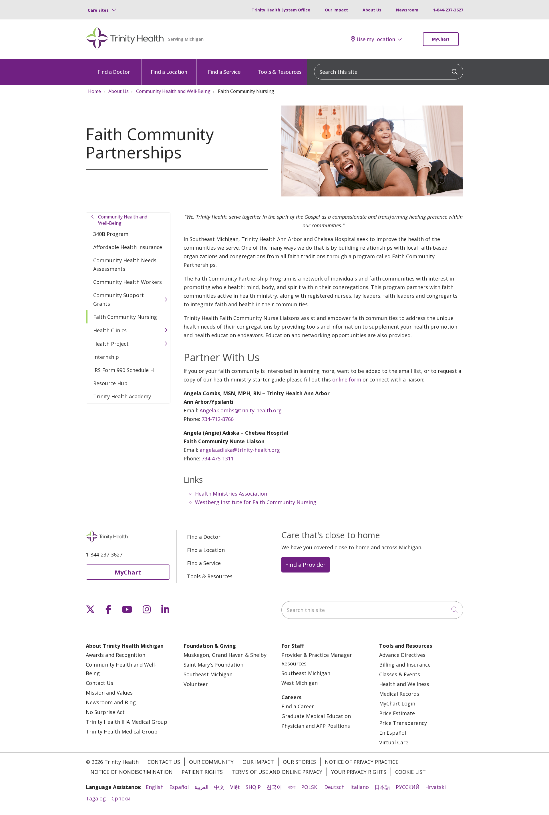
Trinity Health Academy (122, 396)
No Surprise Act (105, 712)
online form (346, 379)
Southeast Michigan (208, 674)
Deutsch (334, 787)
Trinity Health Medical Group (122, 731)
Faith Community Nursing (125, 316)
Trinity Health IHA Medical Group (126, 721)
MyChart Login (397, 703)
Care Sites (98, 10)
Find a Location (169, 71)
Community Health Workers (127, 282)
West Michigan (299, 682)
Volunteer (196, 684)
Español (179, 787)
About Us (372, 10)
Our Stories (299, 761)
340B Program (110, 233)
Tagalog (96, 798)
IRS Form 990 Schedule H (123, 370)
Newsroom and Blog (111, 702)
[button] (165, 299)
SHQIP (253, 787)
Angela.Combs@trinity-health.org (241, 410)
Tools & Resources (279, 71)
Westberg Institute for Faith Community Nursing (255, 502)
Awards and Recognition (115, 654)
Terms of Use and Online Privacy (277, 771)
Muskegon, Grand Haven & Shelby (225, 654)
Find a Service (224, 71)
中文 (219, 787)
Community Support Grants (118, 299)
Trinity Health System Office (281, 10)
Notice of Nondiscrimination (131, 771)
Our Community (211, 761)
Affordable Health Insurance (127, 247)
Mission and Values (109, 692)
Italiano (359, 787)
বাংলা (291, 787)
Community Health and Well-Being (122, 220)
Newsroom (407, 10)
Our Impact (336, 10)
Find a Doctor (114, 71)
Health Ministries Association (231, 493)
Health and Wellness (404, 684)
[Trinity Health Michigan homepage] (125, 39)
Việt (235, 787)
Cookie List (410, 771)
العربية (201, 787)
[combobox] (388, 71)
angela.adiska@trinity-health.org (240, 449)
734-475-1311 (218, 458)
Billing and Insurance (405, 664)
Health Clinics (110, 330)
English (155, 787)
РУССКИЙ (407, 787)
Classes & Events (399, 674)
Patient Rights (202, 771)
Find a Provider (305, 564)
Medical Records (399, 693)
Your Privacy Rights (358, 771)
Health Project (111, 343)
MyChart (440, 39)
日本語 (382, 787)
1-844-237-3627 (448, 10)
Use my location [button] (376, 39)
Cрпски (121, 798)
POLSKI (310, 787)
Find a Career (297, 706)
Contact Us (99, 682)
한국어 (274, 787)
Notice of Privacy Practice (361, 761)
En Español (392, 732)
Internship (106, 356)
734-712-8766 (218, 419)
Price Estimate (397, 713)
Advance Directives (402, 654)
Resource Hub (110, 383)
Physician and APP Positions (315, 725)
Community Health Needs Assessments (124, 264)
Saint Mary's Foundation (213, 664)
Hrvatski (435, 787)
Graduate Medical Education (316, 716)
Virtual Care (393, 742)
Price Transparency (403, 722)
